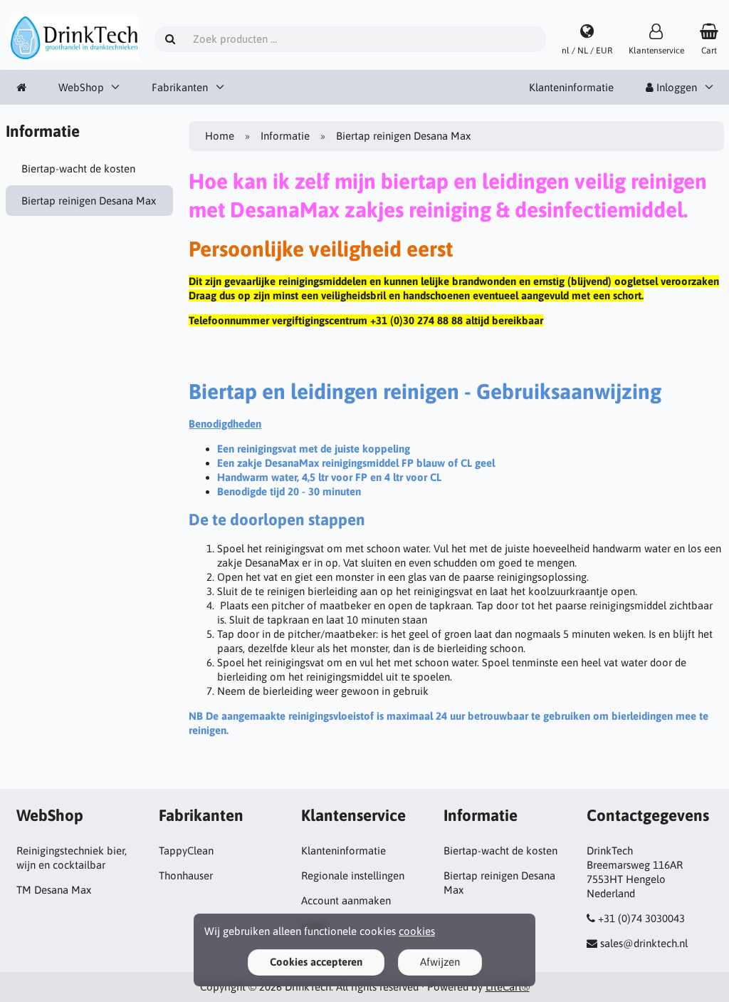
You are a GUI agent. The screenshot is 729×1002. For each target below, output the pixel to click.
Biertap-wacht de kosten (78, 168)
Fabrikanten (180, 87)
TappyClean (186, 851)
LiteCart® (508, 987)
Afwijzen (440, 962)
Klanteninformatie (571, 87)
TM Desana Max (53, 890)
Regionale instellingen (352, 875)
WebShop (81, 87)
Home (219, 136)
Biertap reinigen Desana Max (88, 201)
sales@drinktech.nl (644, 943)
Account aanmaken (346, 900)
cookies (417, 931)
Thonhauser (186, 875)
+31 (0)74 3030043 (641, 918)
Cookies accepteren (316, 962)
